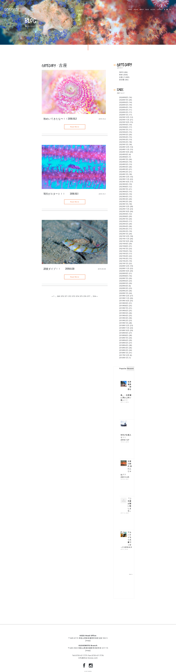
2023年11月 (124, 179)
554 (94, 296)
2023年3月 (123, 199)
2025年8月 (123, 127)
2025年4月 (123, 137)
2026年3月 (123, 110)
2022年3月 (123, 229)
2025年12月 (124, 117)
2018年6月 (123, 340)
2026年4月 (123, 107)
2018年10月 (124, 330)
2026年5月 (123, 105)
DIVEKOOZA (12, 9)
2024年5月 (123, 164)
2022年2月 (123, 231)
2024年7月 (123, 159)
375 (81, 296)
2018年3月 (123, 348)
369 (58, 296)
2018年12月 (124, 325)
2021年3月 (123, 258)
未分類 (122, 80)
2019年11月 (124, 298)
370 (62, 296)
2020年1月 (123, 293)
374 (77, 296)
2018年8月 (123, 335)
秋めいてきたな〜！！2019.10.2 (60, 118)
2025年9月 (123, 124)
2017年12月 (124, 355)
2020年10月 (124, 271)
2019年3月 (123, 318)
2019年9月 (123, 303)
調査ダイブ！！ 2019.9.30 (59, 268)
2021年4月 (123, 256)
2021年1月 (123, 263)
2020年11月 (124, 268)
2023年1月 (123, 204)
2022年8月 (123, 216)
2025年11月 (124, 120)
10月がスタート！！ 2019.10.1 (61, 193)
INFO (121, 72)
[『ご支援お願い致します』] (124, 501)
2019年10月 (124, 301)
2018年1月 (123, 353)
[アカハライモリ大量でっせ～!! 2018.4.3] (124, 534)
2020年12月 (124, 266)
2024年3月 (123, 169)
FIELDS (136, 9)
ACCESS (153, 9)
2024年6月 (123, 162)
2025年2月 (123, 142)
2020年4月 (123, 286)
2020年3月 (123, 288)
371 (66, 296)
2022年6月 (123, 221)
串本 (121, 75)
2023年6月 (123, 191)
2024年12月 (124, 147)
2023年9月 (123, 184)
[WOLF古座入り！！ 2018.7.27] (124, 424)
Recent (130, 368)
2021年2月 (123, 261)
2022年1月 (123, 234)
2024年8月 (123, 157)
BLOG (147, 9)
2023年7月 (123, 189)
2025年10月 (124, 122)
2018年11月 (124, 328)
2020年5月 (123, 283)
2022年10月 (124, 211)
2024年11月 (124, 149)
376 (85, 296)
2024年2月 (123, 172)
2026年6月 (123, 102)
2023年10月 (124, 182)
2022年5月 (123, 224)
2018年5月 (123, 343)
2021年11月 (124, 239)
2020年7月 (123, 278)
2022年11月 (124, 209)
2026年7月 (123, 100)
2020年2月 (123, 291)
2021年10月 (124, 241)
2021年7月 (123, 248)
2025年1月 (123, 144)
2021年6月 (123, 251)
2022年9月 (123, 214)
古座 (121, 77)
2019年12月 (124, 296)
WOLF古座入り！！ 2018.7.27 (126, 437)
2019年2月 (123, 320)
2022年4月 (123, 226)
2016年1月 (123, 358)
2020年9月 (123, 273)
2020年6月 (123, 281)
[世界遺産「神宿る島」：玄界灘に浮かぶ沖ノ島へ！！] (124, 384)
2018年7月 (123, 338)
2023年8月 (123, 186)
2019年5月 (123, 313)
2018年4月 (123, 345)
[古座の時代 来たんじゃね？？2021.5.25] (124, 463)
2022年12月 (124, 206)
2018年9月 (123, 333)
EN (170, 9)
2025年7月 (123, 129)
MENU (130, 9)
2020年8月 (123, 276)
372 (70, 296)
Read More (74, 127)
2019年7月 (123, 308)
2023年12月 (124, 177)
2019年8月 (123, 305)
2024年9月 (123, 154)
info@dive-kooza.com (88, 658)
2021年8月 (123, 246)
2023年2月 (123, 201)
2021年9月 (123, 243)
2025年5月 (123, 134)
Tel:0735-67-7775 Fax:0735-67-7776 (88, 655)
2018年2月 (123, 350)
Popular (123, 368)
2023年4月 (123, 196)
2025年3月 (123, 139)
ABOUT (142, 9)
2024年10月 (124, 152)
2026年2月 (123, 112)
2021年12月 (124, 236)
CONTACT (160, 9)
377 (88, 296)
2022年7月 (123, 219)
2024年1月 (123, 174)
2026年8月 (123, 97)
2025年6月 (123, 132)
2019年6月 (123, 310)
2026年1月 (123, 115)
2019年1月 (123, 323)
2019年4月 (123, 315)
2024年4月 (123, 167)
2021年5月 (123, 253)
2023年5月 (123, 194)
